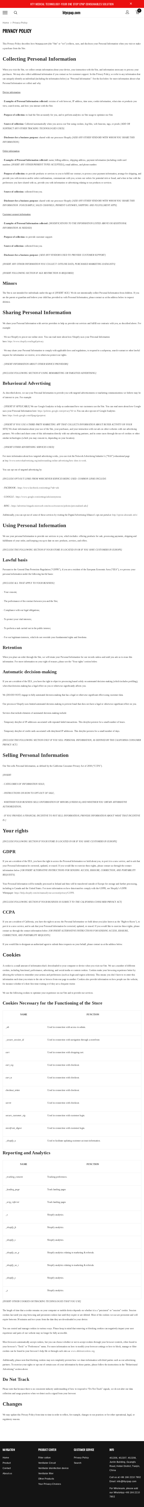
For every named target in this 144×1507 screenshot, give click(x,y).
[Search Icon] (15, 12)
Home (6, 22)
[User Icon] (127, 12)
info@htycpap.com (126, 1481)
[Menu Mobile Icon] (5, 12)
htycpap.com (72, 12)
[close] (131, 4)
